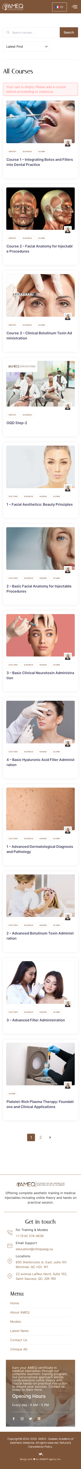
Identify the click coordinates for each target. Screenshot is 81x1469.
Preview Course (38, 122)
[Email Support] (10, 1246)
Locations (23, 1256)
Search (69, 32)
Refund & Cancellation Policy (49, 1444)
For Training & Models (32, 1230)
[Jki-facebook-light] (13, 1418)
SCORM (41, 151)
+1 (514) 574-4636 (30, 1236)
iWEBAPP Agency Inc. (50, 1459)
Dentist (12, 151)
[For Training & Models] (10, 1232)
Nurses (43, 496)
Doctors (13, 496)
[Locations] (10, 1261)
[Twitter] (30, 1418)
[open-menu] (73, 6)
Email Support (26, 1243)
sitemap (63, 1419)
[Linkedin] (39, 1418)
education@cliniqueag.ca (34, 1249)
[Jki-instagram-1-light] (22, 1418)
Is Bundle (27, 151)
